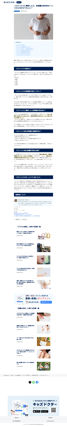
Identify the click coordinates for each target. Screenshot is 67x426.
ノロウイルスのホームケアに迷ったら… (23, 54)
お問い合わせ (50, 421)
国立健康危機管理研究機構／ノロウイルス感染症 (22, 214)
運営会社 (17, 417)
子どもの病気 (17, 11)
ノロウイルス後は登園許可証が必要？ (23, 52)
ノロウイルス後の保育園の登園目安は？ (23, 50)
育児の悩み (24, 219)
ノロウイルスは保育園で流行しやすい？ (23, 46)
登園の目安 (18, 219)
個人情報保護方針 (17, 421)
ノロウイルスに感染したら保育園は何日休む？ (25, 48)
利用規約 (50, 417)
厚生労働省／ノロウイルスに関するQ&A (21, 213)
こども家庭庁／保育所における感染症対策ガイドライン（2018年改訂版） (27, 215)
